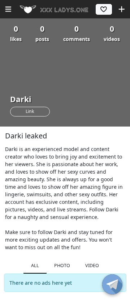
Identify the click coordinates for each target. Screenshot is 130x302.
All (35, 265)
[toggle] (112, 284)
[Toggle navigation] (8, 9)
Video (92, 265)
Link (30, 111)
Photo (62, 265)
